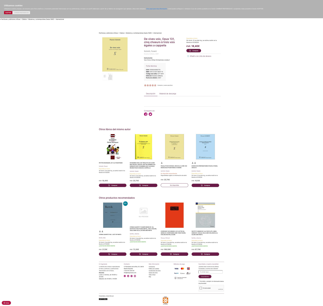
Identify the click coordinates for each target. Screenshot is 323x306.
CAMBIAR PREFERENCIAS (21, 12)
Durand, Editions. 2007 (151, 54)
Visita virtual (152, 274)
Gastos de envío (153, 272)
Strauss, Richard (165, 238)
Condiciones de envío (154, 270)
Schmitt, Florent (103, 166)
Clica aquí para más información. (156, 9)
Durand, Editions (157, 76)
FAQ (150, 276)
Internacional (60, 19)
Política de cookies (154, 268)
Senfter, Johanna (134, 233)
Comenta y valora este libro (165, 85)
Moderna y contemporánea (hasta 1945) (41, 19)
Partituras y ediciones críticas (10, 19)
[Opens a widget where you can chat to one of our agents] (6, 303)
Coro (149, 60)
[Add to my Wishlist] (188, 56)
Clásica (24, 19)
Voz (145, 60)
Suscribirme (205, 276)
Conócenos (152, 266)
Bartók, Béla (102, 238)
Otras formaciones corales (160, 60)
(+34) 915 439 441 (129, 270)
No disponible (174, 185)
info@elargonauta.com (130, 272)
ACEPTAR (8, 12)
